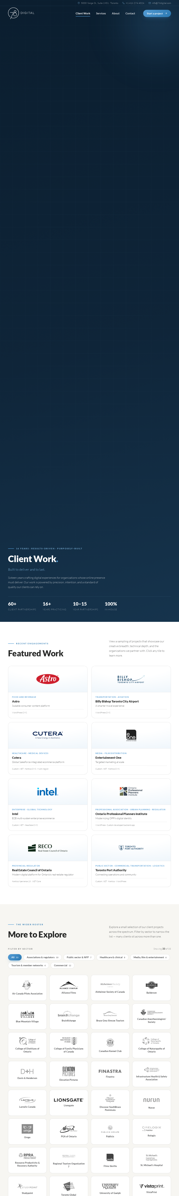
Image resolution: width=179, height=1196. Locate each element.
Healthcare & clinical (112, 957)
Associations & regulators (42, 957)
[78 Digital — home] (21, 13)
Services (101, 13)
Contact (130, 13)
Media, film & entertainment (150, 957)
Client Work (83, 13)
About (116, 13)
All (14, 957)
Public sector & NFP (79, 957)
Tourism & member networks (28, 965)
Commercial (62, 965)
